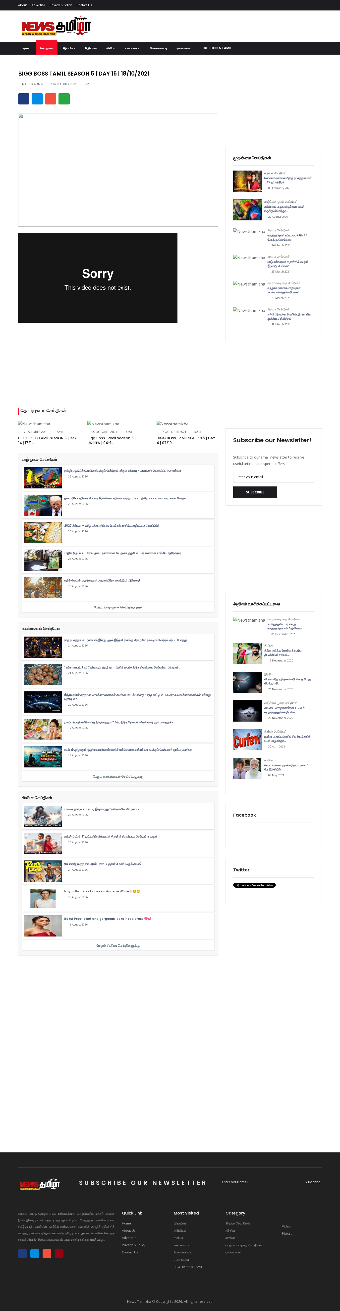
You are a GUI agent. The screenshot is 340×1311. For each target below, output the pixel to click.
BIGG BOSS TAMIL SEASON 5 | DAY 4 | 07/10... (186, 441)
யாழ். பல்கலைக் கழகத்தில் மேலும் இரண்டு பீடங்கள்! (288, 264)
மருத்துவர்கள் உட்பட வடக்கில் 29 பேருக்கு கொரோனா (287, 237)
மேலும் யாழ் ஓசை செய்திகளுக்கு (118, 607)
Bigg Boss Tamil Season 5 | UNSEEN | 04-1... (111, 441)
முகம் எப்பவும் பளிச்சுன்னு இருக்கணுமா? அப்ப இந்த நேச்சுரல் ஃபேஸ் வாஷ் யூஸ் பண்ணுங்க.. (119, 722)
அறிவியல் (91, 48)
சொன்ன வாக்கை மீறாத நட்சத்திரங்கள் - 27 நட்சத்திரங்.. (288, 180)
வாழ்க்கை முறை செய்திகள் (280, 201)
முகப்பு (26, 48)
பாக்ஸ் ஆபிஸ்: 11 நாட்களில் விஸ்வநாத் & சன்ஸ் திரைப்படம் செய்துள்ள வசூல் (110, 836)
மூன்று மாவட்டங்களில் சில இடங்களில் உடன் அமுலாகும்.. (287, 738)
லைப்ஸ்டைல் (132, 48)
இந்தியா (269, 674)
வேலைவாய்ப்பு (158, 48)
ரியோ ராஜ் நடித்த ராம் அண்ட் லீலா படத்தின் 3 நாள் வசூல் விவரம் (103, 864)
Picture (286, 1233)
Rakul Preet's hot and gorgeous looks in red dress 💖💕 (108, 919)
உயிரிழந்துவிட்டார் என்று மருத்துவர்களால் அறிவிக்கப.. (285, 626)
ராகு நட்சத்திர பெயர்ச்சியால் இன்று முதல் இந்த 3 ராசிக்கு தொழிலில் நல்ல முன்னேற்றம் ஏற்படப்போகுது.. (126, 640)
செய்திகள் (46, 48)
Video (286, 1226)
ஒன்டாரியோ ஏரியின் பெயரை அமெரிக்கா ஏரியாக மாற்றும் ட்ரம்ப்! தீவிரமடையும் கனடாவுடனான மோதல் (125, 498)
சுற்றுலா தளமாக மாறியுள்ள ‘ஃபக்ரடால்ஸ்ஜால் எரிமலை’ (284, 290)
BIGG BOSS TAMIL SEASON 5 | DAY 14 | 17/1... (47, 441)
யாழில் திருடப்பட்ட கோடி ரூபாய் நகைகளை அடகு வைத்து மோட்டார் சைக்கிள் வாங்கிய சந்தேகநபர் (122, 553)
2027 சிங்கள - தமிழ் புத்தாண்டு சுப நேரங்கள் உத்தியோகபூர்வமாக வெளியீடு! (111, 525)
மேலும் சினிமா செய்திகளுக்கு (118, 945)
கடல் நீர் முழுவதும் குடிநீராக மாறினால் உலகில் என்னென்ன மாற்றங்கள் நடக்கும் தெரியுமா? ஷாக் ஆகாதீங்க (128, 750)
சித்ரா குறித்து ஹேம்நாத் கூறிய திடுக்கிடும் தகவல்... (282, 652)
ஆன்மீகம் (69, 48)
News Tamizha (139, 1301)
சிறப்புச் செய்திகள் (275, 173)
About (22, 5)
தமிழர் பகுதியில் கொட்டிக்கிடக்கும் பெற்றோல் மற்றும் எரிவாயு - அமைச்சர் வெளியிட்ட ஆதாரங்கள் (122, 470)
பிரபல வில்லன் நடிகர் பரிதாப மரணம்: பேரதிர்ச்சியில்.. (286, 767)
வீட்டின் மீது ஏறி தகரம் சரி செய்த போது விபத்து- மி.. (287, 681)
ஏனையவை (183, 48)
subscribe (255, 492)
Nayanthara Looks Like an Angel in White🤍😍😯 (102, 891)
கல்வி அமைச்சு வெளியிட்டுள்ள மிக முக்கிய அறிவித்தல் (289, 316)
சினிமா (111, 48)
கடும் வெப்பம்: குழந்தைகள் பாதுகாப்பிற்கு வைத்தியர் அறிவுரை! (102, 580)
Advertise (38, 5)
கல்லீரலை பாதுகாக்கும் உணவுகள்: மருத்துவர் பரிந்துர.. (284, 208)
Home (126, 1223)
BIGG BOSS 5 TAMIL (216, 48)
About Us (129, 1230)
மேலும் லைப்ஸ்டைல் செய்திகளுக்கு (118, 776)
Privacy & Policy (61, 5)
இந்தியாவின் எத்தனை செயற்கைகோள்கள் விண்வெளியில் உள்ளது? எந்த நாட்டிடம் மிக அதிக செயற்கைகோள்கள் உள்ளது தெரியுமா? (137, 697)
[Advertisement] (118, 366)
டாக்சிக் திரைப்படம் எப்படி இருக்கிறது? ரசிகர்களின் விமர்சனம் (101, 809)
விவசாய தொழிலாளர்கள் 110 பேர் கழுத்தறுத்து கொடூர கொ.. (284, 710)
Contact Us (84, 5)
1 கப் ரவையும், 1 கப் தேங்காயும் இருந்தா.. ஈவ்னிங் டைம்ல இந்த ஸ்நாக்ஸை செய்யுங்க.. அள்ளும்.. (122, 667)
